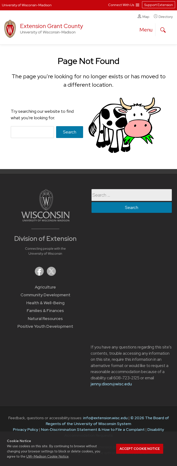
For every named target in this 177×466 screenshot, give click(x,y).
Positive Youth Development (45, 326)
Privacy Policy (25, 429)
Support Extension (158, 5)
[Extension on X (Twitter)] (51, 274)
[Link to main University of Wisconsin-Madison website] (45, 220)
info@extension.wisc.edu (105, 417)
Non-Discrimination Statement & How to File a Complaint (93, 429)
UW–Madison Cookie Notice (47, 456)
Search (69, 132)
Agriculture (45, 287)
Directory (166, 16)
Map (145, 16)
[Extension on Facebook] (40, 274)
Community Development (45, 295)
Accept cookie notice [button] (140, 449)
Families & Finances (45, 310)
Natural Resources (45, 318)
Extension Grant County (51, 26)
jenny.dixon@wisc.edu (111, 384)
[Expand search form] (163, 30)
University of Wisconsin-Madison (27, 5)
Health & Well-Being (45, 303)
